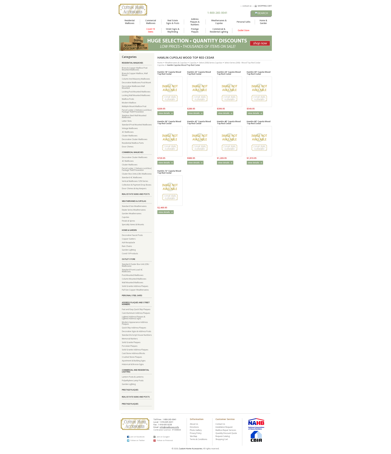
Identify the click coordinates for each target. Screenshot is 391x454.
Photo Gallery (196, 430)
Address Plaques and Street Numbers (136, 303)
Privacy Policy (195, 433)
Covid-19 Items (150, 30)
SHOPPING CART (265, 6)
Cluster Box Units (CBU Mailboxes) (136, 174)
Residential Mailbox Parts (133, 143)
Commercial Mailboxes (150, 21)
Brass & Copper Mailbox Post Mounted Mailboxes (134, 69)
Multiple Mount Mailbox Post (134, 106)
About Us (194, 424)
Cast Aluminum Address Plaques (136, 313)
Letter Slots (127, 121)
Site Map (193, 436)
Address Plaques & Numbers (194, 22)
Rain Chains (127, 246)
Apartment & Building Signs (133, 360)
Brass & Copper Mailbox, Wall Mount (135, 74)
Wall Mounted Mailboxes (132, 282)
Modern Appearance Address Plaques (135, 323)
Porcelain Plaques (129, 346)
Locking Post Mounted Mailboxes (136, 91)
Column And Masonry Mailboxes (136, 79)
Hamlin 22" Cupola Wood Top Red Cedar (199, 73)
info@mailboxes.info (169, 427)
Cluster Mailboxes (129, 135)
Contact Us (220, 424)
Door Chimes (127, 146)
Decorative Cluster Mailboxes (134, 139)
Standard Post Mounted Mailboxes (137, 124)
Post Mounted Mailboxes (132, 275)
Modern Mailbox (129, 102)
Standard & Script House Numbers (137, 335)
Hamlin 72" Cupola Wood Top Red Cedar (169, 171)
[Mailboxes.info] (133, 13)
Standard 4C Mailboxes (132, 177)
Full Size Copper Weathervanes (135, 290)
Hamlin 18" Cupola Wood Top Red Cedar (169, 73)
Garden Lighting (129, 250)
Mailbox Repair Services (226, 430)
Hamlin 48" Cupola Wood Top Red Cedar (229, 122)
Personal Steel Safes (132, 295)
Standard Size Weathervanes (134, 206)
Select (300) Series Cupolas (210, 62)
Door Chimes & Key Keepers (134, 188)
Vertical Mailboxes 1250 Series (135, 181)
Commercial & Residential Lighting (219, 30)
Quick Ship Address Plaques (134, 327)
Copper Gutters (128, 239)
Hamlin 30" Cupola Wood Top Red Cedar (258, 73)
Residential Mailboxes (129, 21)
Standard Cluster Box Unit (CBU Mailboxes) (135, 265)
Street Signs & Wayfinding (172, 30)
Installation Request (224, 427)
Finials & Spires (128, 221)
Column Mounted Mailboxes (134, 279)
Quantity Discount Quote (226, 433)
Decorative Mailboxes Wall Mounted (133, 87)
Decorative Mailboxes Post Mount (136, 82)
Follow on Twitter (137, 440)
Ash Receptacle (128, 242)
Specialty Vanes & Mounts (133, 224)
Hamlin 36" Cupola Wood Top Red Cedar (169, 122)
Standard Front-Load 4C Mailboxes (132, 270)
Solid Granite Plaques (131, 342)
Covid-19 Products (130, 253)
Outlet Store (243, 30)
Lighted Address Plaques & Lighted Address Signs (133, 317)
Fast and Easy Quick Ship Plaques (136, 309)
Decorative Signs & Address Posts (136, 331)
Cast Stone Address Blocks (133, 353)
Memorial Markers (130, 338)
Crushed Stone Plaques (132, 357)
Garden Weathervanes (131, 213)
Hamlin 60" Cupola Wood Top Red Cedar (258, 122)
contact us (247, 6)
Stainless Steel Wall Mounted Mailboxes (134, 116)
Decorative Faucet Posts (132, 235)
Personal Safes (243, 22)
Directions (194, 427)
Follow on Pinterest (164, 440)
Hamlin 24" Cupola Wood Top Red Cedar (229, 73)
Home (160, 62)
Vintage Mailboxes (130, 128)
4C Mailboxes (127, 132)
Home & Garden (263, 21)
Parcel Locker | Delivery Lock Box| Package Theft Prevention (137, 111)
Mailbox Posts (128, 99)
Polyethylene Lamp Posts (132, 380)
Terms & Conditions (198, 439)
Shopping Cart (222, 439)
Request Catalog (223, 436)
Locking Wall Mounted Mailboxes (136, 95)
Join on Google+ (163, 437)
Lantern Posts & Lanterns (132, 377)
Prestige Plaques (195, 30)
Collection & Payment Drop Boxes (136, 184)
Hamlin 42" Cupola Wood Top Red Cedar (199, 122)
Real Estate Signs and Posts (136, 194)
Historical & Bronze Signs (133, 364)
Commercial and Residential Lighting (135, 371)
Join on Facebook (137, 437)
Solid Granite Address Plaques (135, 286)
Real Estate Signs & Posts (172, 21)
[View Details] (165, 113)
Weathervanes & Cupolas (219, 21)
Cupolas (125, 217)
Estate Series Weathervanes (134, 210)
